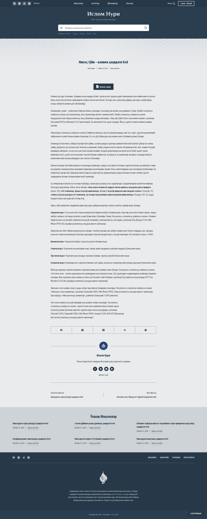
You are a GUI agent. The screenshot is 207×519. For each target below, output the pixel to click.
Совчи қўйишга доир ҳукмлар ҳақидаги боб (95, 423)
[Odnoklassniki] (103, 330)
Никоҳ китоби (115, 68)
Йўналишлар (113, 3)
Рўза (94, 33)
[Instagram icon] (106, 369)
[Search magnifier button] (145, 28)
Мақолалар (78, 3)
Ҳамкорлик (164, 457)
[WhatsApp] (145, 330)
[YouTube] (29, 3)
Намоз (88, 33)
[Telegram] (24, 3)
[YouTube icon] (112, 369)
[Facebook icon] (95, 369)
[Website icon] (101, 369)
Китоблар (95, 3)
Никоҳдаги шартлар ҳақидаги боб (152, 439)
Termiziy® (114, 514)
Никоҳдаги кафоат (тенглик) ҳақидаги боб (95, 439)
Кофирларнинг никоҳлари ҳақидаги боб (32, 439)
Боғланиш (176, 457)
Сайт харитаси (188, 457)
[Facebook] (14, 3)
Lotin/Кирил (196, 513)
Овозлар (129, 3)
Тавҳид (81, 33)
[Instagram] (19, 3)
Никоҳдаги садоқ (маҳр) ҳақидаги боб (30, 423)
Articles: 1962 (103, 375)
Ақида (75, 33)
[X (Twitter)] (82, 330)
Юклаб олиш (105, 87)
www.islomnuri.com (118, 494)
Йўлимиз (37, 3)
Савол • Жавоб (186, 3)
